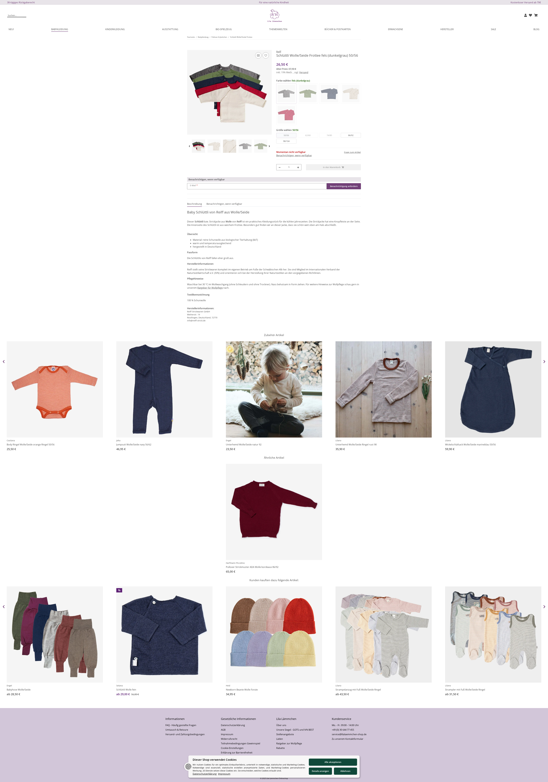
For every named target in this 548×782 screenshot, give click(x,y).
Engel (228, 440)
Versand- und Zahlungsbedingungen (185, 734)
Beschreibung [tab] (194, 203)
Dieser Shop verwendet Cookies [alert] (215, 760)
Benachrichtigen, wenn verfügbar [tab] (224, 203)
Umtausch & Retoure (176, 729)
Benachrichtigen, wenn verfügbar (294, 155)
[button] (525, 15)
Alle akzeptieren (333, 762)
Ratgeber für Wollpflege (210, 287)
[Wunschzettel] (530, 15)
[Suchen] (24, 15)
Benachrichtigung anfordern (344, 186)
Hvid (228, 685)
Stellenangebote (285, 734)
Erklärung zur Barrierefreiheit (236, 752)
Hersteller (447, 29)
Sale (493, 29)
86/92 (350, 135)
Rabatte (280, 748)
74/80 (329, 135)
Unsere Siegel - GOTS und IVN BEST (295, 729)
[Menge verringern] (279, 167)
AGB (223, 729)
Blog (536, 29)
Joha (118, 440)
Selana (119, 685)
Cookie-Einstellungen (232, 748)
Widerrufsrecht (229, 738)
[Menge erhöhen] (298, 167)
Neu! (11, 29)
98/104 (286, 141)
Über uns (281, 725)
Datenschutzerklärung (233, 725)
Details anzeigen (320, 771)
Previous (189, 146)
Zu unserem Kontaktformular (347, 738)
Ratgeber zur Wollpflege (289, 743)
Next (269, 146)
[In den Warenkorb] (189, 48)
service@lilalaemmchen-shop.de (349, 734)
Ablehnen (345, 771)
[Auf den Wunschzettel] (266, 55)
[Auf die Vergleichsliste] (258, 55)
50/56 (286, 135)
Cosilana (11, 440)
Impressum (227, 734)
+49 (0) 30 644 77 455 (343, 729)
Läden (279, 738)
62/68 (308, 135)
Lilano (338, 440)
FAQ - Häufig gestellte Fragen (180, 725)
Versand (303, 72)
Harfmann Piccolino (235, 563)
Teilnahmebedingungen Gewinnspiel (240, 743)
